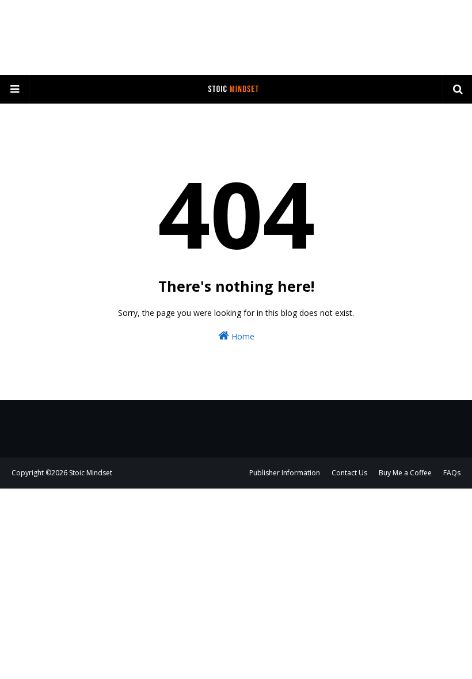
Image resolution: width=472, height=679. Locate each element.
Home (241, 336)
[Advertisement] (236, 37)
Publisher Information (284, 473)
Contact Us (349, 473)
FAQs (451, 473)
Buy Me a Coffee (405, 473)
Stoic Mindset (90, 473)
